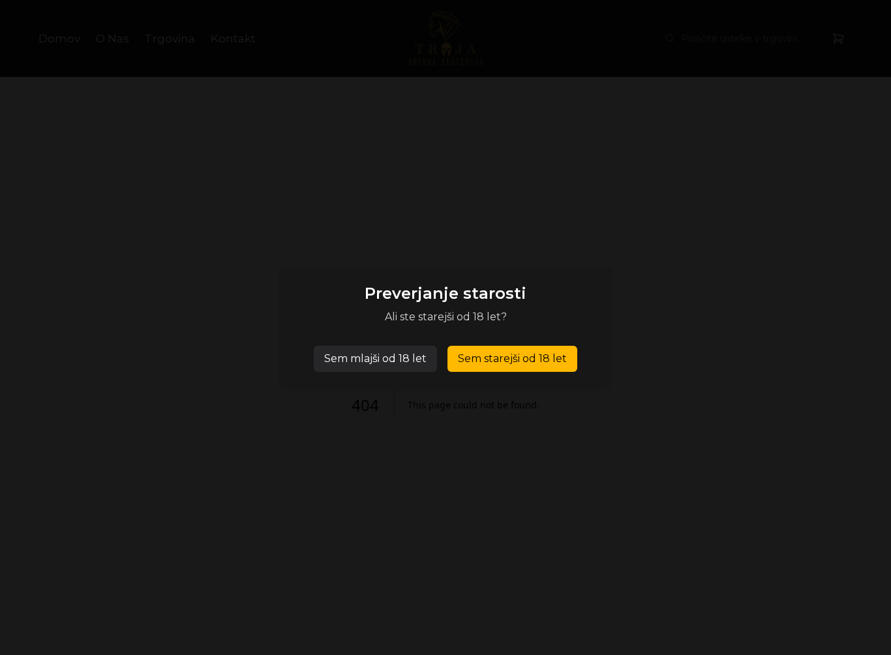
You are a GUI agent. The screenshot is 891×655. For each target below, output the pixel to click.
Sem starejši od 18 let (512, 358)
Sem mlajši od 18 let (375, 358)
